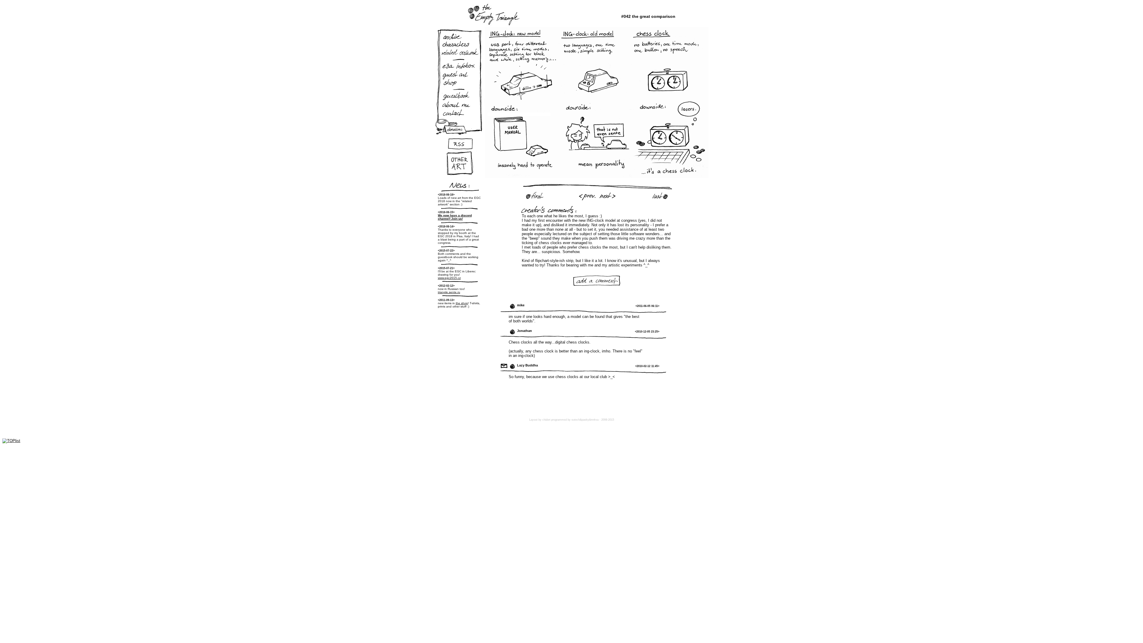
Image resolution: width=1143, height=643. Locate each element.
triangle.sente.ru (449, 292)
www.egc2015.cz (449, 278)
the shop (462, 303)
